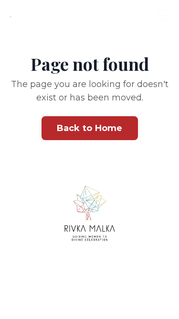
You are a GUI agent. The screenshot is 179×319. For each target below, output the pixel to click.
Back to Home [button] (90, 128)
